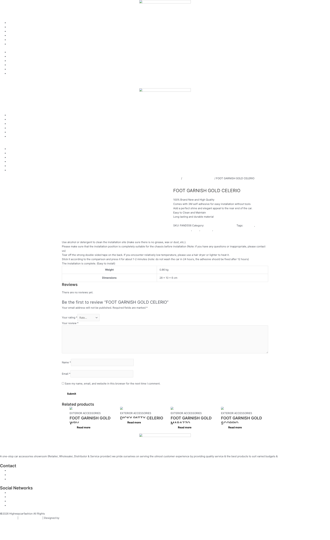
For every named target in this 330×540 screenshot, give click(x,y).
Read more (83, 427)
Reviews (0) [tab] (119, 234)
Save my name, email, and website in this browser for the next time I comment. (112, 383)
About (11, 27)
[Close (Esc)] (38, 531)
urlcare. (64, 518)
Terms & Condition (30, 518)
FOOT (195, 229)
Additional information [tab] (97, 234)
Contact (12, 39)
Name (66, 362)
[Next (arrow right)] (16, 537)
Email (66, 373)
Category (13, 35)
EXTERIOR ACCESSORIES (198, 178)
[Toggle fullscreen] (16, 531)
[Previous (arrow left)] (5, 537)
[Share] (27, 531)
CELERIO (249, 225)
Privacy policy (8, 518)
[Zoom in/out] (5, 531)
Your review (70, 323)
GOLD (217, 229)
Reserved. (52, 513)
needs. (282, 456)
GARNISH (206, 229)
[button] (165, 145)
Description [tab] (77, 234)
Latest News (15, 44)
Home (11, 22)
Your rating (69, 317)
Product (12, 31)
